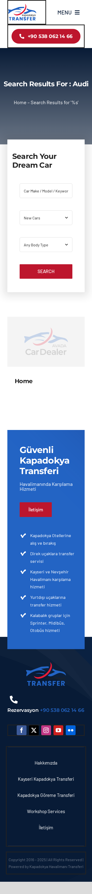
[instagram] (46, 730)
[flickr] (71, 730)
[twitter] (34, 730)
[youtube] (58, 730)
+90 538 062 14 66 (62, 710)
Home (20, 102)
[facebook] (21, 730)
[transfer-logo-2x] (22, 6)
